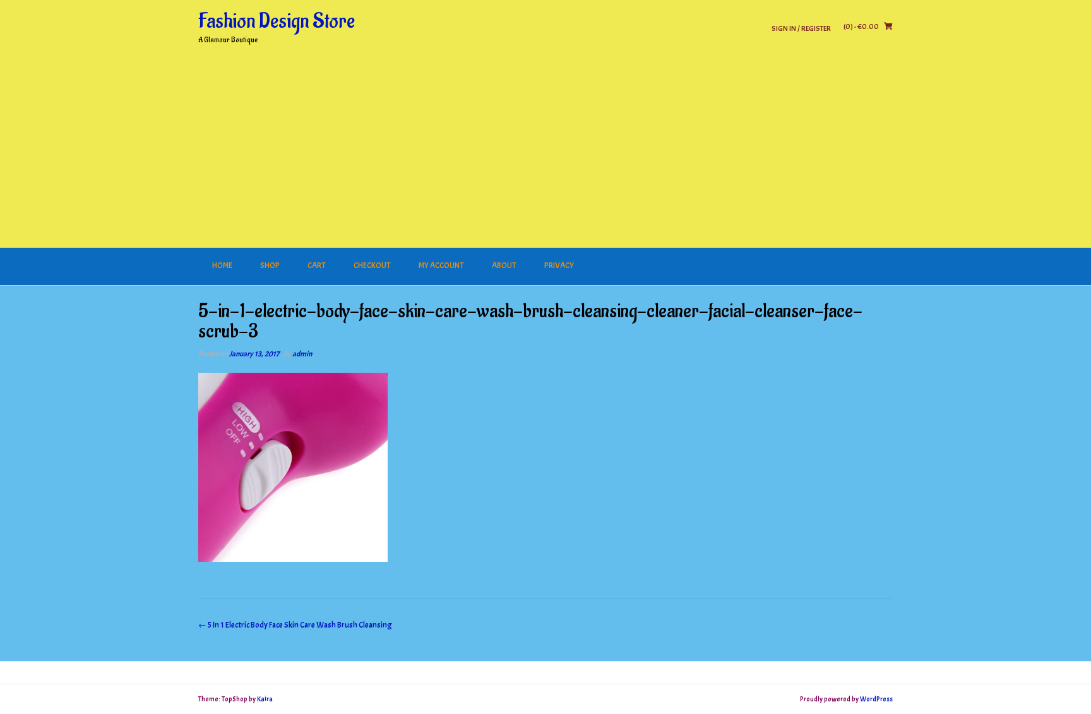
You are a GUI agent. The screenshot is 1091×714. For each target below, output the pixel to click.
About (504, 265)
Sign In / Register (801, 28)
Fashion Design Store (276, 21)
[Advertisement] (545, 153)
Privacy (559, 265)
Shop (270, 265)
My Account (441, 265)
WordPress (876, 698)
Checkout (372, 265)
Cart (316, 265)
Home (222, 265)
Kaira (265, 698)
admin (302, 354)
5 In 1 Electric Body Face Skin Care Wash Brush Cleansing (295, 625)
